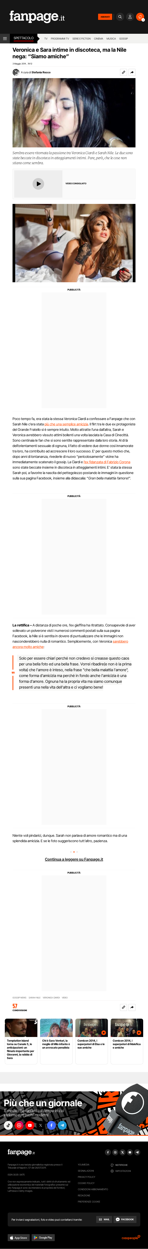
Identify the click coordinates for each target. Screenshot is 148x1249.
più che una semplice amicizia (66, 424)
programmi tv (60, 38)
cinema (98, 38)
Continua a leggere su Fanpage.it (74, 859)
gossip (123, 38)
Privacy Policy (86, 1176)
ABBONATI (105, 17)
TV (45, 38)
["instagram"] (19, 1125)
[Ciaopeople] (131, 1238)
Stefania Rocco (41, 72)
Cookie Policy (86, 1183)
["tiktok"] (8, 1125)
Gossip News (19, 998)
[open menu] (5, 38)
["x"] (40, 1125)
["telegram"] (62, 1125)
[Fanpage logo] (32, 17)
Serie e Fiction (81, 38)
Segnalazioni (86, 1170)
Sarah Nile (34, 998)
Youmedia (83, 1164)
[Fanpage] (21, 1152)
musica (111, 38)
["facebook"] (51, 1125)
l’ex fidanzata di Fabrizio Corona (107, 462)
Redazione (84, 1195)
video (65, 998)
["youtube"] (29, 1125)
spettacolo (24, 38)
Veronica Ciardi (51, 998)
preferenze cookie (89, 1201)
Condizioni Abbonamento (93, 1189)
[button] (132, 72)
